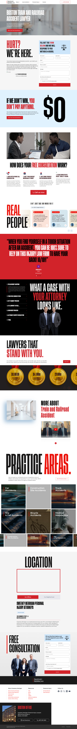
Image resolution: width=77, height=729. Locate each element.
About (17, 2)
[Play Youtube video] (55, 429)
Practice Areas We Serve (13, 692)
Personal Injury (35, 2)
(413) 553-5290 (21, 612)
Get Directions (26, 720)
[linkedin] (67, 691)
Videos (29, 695)
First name (42, 55)
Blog (29, 694)
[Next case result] (69, 388)
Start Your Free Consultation (14, 30)
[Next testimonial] (71, 230)
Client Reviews (46, 692)
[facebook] (58, 691)
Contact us (63, 726)
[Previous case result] (64, 388)
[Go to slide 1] (36, 275)
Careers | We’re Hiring (13, 698)
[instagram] (61, 691)
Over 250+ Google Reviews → (38, 207)
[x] (64, 691)
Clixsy (14, 727)
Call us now (39, 192)
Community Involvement (13, 697)
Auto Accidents (25, 2)
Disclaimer (30, 698)
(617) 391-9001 (66, 2)
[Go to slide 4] (40, 275)
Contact (44, 2)
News (29, 692)
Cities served (11, 694)
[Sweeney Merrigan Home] (11, 2)
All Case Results (46, 690)
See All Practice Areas (61, 478)
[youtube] (69, 691)
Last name (58, 55)
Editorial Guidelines (32, 697)
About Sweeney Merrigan (13, 690)
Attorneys (10, 695)
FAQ (29, 690)
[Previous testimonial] (68, 230)
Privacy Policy (68, 726)
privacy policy (54, 81)
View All (66, 361)
